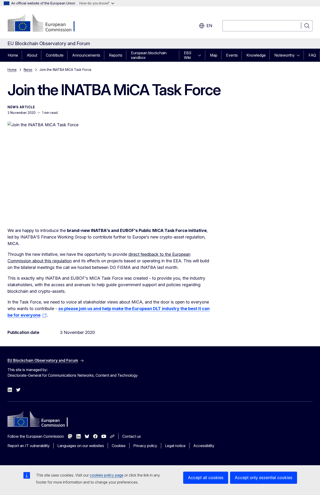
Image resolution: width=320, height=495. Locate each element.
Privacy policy (145, 445)
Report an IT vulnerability (28, 445)
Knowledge (256, 55)
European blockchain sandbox (149, 55)
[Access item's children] (201, 55)
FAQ (312, 55)
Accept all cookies (205, 477)
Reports (115, 55)
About (32, 55)
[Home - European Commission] (45, 23)
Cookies (119, 445)
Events (232, 55)
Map (213, 55)
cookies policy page (106, 475)
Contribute (54, 55)
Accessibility (203, 445)
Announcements (86, 55)
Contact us (131, 436)
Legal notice (175, 445)
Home (13, 55)
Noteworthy (284, 55)
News (28, 70)
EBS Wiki (187, 55)
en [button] (209, 25)
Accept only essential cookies (263, 477)
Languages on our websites (80, 445)
